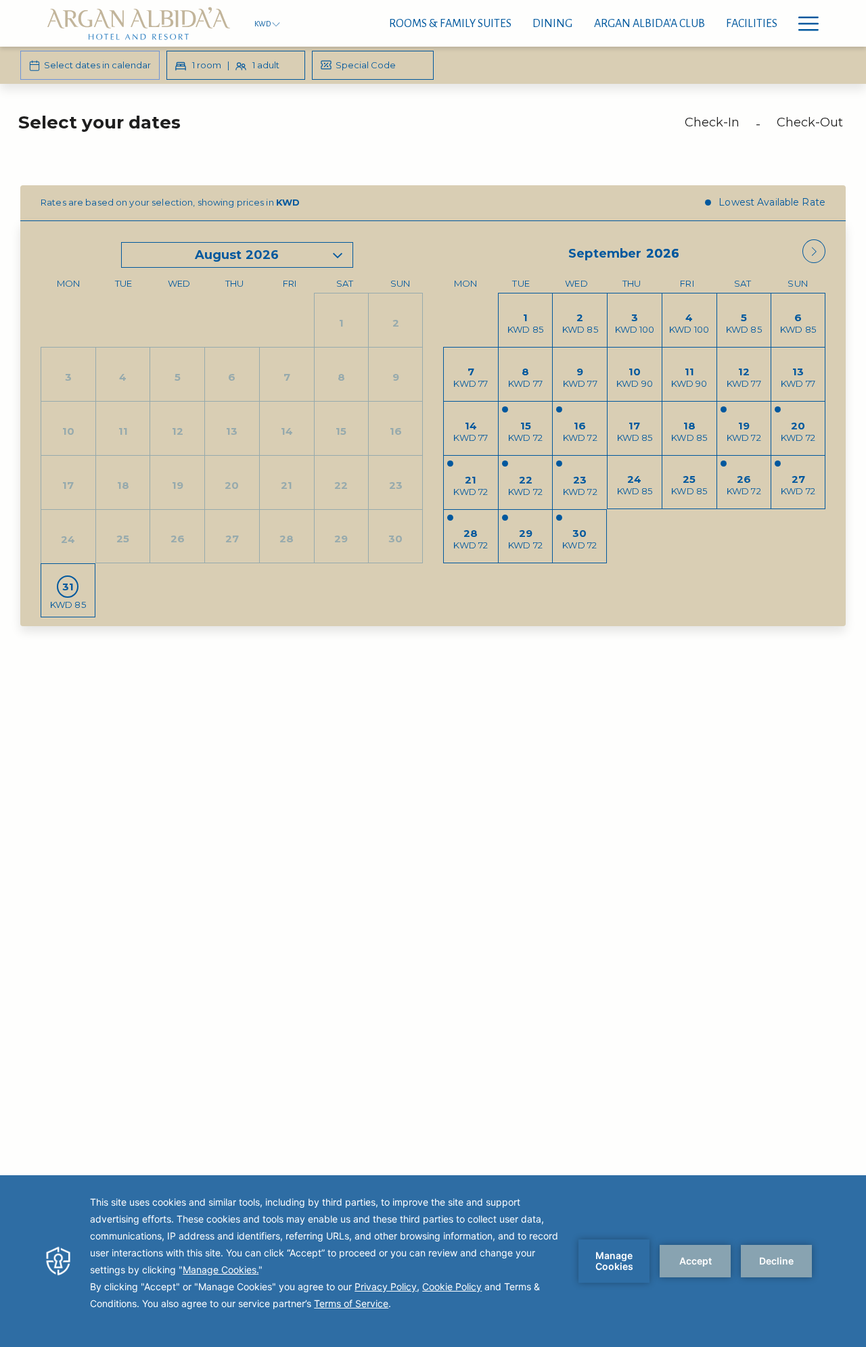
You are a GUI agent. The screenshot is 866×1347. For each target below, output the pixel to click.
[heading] (293, 127)
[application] (433, 1261)
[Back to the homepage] (138, 23)
